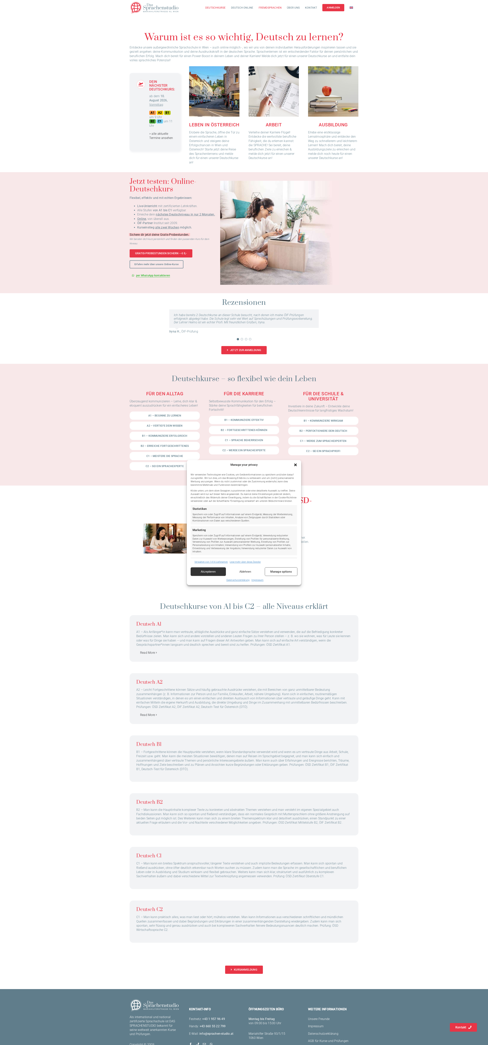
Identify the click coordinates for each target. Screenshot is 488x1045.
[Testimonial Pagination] (238, 343)
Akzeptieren (208, 571)
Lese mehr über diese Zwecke (245, 562)
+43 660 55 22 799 (213, 1030)
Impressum (257, 580)
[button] (295, 465)
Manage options (281, 571)
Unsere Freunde (319, 1022)
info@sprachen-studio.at (216, 1037)
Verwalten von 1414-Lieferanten (211, 562)
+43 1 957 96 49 (213, 1022)
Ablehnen (245, 571)
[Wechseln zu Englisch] (351, 7)
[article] (161, 117)
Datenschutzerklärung (238, 580)
